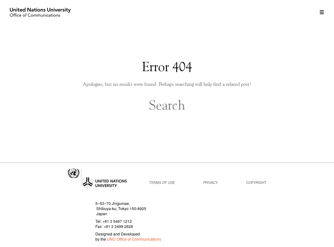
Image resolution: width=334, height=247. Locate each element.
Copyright (256, 182)
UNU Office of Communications (134, 239)
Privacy (210, 182)
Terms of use (162, 182)
